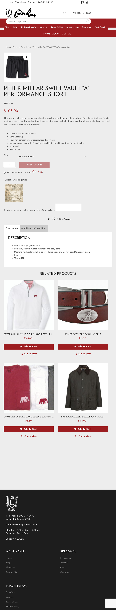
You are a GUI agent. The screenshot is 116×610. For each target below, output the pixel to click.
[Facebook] (82, 3)
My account (66, 558)
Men (15, 27)
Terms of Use (12, 602)
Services (9, 597)
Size (6, 155)
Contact (67, 34)
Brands (16, 47)
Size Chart (11, 592)
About (56, 34)
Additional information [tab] (33, 228)
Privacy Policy (12, 606)
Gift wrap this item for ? (25, 172)
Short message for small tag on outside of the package (29, 210)
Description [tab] (12, 228)
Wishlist (64, 563)
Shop (7, 27)
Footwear (87, 27)
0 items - (83, 13)
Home (46, 34)
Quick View (30, 354)
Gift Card (100, 27)
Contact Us (11, 572)
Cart (62, 567)
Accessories (72, 27)
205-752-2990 (45, 2)
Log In (67, 13)
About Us (10, 567)
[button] (26, 57)
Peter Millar (57, 27)
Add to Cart (34, 165)
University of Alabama (32, 27)
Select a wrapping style (16, 179)
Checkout (64, 572)
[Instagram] (87, 3)
